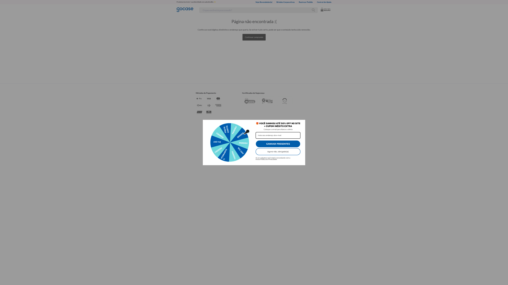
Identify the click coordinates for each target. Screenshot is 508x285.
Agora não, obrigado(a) (278, 151)
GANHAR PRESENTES (278, 144)
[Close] (302, 123)
